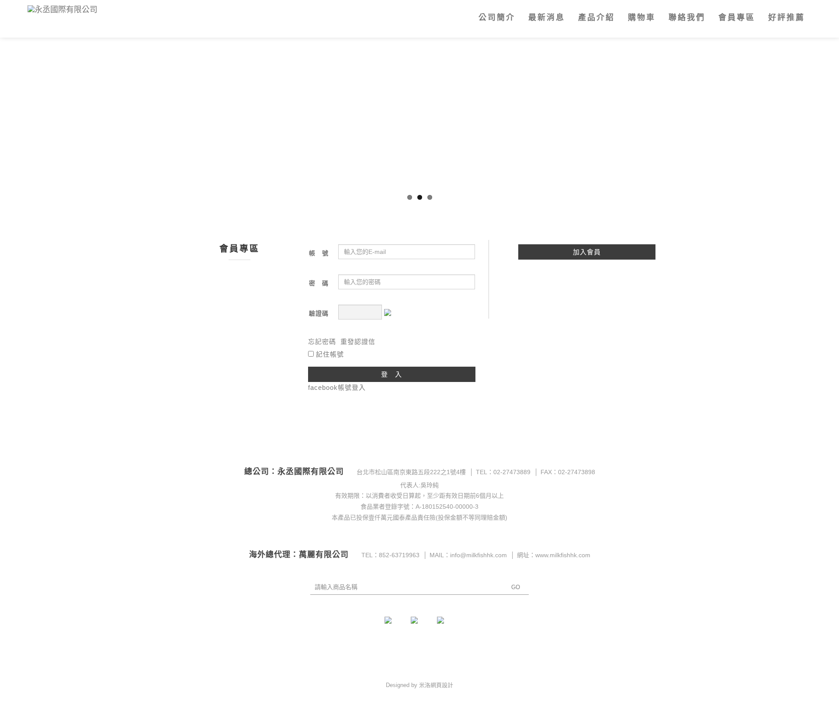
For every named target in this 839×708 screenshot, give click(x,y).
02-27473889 (511, 472)
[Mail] (419, 625)
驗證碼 (319, 313)
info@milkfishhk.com (478, 555)
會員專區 (736, 17)
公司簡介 (496, 17)
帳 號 (319, 253)
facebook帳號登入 (337, 387)
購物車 (641, 17)
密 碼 (319, 283)
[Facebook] (393, 625)
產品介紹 (596, 17)
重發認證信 (357, 341)
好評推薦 (786, 17)
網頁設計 (441, 685)
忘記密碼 (322, 341)
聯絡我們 (687, 17)
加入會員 (587, 252)
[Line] (446, 625)
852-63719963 (399, 555)
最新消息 (546, 17)
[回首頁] (85, 10)
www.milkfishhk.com (562, 555)
